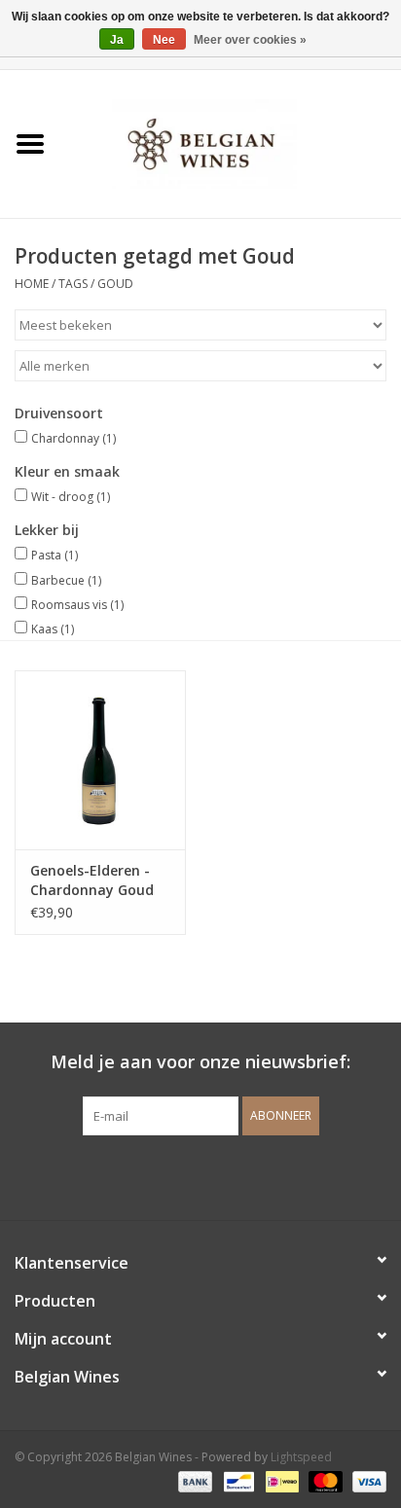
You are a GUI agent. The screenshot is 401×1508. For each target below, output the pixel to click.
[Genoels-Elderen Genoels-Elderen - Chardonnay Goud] (100, 759)
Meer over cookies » (250, 40)
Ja (117, 40)
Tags (73, 283)
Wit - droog (70, 496)
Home (32, 283)
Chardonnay (73, 438)
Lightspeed (301, 1457)
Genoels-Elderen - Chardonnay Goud (92, 880)
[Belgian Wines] (230, 142)
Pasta (54, 555)
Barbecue (66, 580)
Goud (115, 283)
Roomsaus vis (77, 604)
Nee (164, 40)
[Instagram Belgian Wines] (235, 1175)
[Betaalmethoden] (193, 1481)
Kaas (52, 629)
